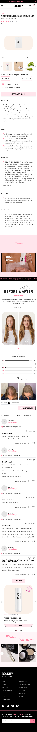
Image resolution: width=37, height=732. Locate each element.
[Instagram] (3, 706)
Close (35, 1)
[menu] (2, 6)
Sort (18, 415)
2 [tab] (18, 630)
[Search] (6, 6)
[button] (9, 21)
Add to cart (18, 626)
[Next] (35, 66)
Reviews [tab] (5, 403)
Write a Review (29, 408)
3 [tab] (21, 630)
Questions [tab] (15, 403)
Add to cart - (18, 94)
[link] (18, 328)
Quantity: (24, 75)
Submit (32, 721)
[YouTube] (17, 706)
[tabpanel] (18, 328)
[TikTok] (8, 706)
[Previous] (1, 66)
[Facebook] (12, 706)
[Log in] (29, 6)
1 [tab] (18, 348)
